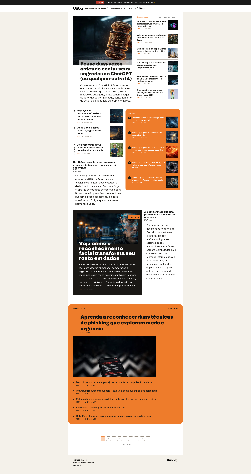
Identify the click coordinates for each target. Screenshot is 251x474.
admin (82, 105)
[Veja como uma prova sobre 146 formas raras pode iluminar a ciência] (116, 150)
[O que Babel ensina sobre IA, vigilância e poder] (116, 133)
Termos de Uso (80, 460)
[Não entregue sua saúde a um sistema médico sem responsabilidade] (173, 66)
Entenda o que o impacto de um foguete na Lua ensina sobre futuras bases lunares (148, 165)
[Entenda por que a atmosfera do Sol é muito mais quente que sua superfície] (172, 152)
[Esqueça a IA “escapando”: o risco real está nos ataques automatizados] (116, 116)
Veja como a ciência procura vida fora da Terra (101, 407)
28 (142, 439)
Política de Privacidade (83, 463)
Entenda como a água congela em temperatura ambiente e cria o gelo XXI (151, 23)
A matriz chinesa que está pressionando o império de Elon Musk (159, 215)
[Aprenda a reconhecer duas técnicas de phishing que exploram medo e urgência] (114, 356)
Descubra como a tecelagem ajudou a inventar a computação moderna (114, 382)
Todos (159, 17)
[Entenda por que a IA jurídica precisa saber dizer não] (172, 137)
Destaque (167, 17)
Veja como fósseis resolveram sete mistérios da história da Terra (151, 37)
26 (130, 439)
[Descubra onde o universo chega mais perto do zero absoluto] (172, 122)
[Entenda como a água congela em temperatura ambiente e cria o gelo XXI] (173, 25)
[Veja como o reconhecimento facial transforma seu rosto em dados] (107, 228)
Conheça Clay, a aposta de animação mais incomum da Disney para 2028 (150, 92)
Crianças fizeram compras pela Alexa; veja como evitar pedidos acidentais (116, 391)
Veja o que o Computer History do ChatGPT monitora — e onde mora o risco (151, 78)
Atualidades (74, 149)
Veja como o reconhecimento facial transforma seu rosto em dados (107, 251)
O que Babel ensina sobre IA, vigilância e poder (89, 130)
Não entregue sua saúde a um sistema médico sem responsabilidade (151, 65)
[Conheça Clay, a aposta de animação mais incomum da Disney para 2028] (173, 94)
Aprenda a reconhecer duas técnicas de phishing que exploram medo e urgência (126, 322)
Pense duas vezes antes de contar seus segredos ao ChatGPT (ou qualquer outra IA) (106, 71)
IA (74, 111)
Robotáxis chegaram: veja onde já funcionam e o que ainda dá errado (113, 416)
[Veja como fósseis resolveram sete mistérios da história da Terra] (173, 39)
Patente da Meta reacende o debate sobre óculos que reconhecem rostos (116, 399)
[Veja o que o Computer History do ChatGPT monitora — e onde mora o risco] (173, 80)
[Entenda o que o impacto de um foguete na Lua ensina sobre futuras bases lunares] (172, 167)
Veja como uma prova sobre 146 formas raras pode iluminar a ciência (90, 147)
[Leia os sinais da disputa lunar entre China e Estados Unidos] (173, 53)
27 (136, 439)
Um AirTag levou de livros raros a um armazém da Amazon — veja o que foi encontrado (94, 165)
